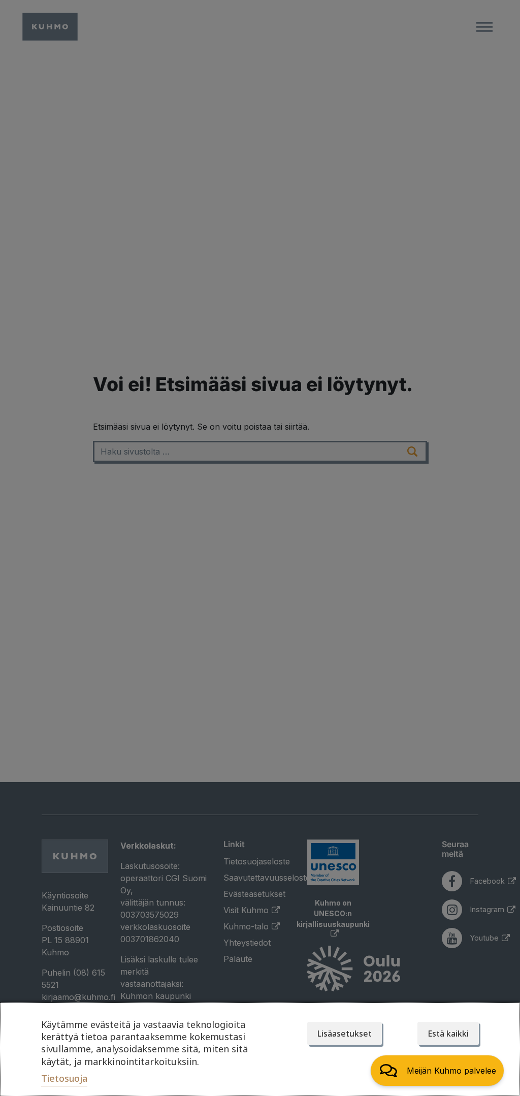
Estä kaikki (448, 1033)
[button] (437, 1070)
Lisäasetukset (344, 1033)
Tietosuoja (64, 1078)
